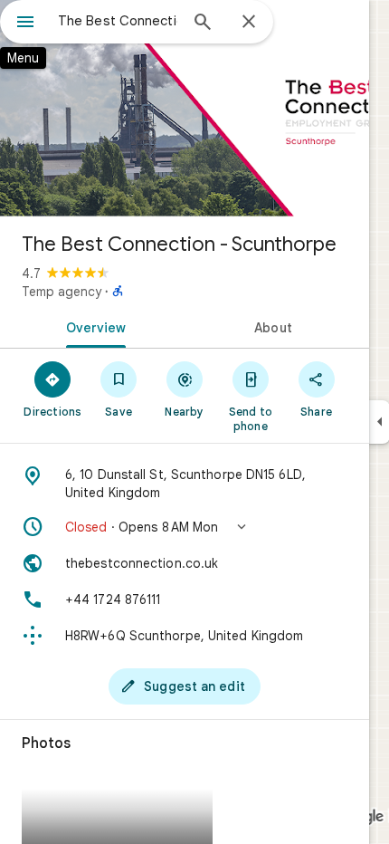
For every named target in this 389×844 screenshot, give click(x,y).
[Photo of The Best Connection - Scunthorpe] (184, 108)
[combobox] (117, 21)
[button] (184, 527)
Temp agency (61, 291)
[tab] (92, 326)
